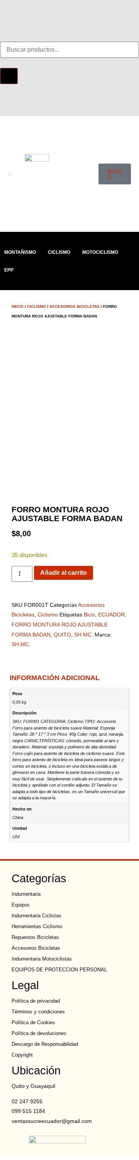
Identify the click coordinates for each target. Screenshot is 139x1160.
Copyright (22, 1055)
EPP (9, 270)
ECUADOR (111, 614)
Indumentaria (26, 894)
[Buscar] (9, 76)
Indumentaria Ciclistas (36, 916)
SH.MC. (83, 634)
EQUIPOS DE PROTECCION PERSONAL (59, 970)
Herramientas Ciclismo (37, 926)
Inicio (18, 306)
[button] (10, 174)
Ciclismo (59, 252)
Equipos (21, 905)
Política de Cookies (33, 1022)
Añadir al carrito (63, 572)
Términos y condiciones (38, 1012)
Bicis (89, 614)
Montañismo (20, 252)
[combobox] (69, 50)
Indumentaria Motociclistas (42, 959)
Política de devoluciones (39, 1033)
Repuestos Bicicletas (35, 937)
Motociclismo (100, 252)
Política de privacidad (36, 1001)
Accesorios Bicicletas (74, 306)
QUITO (62, 634)
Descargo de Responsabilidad (45, 1044)
